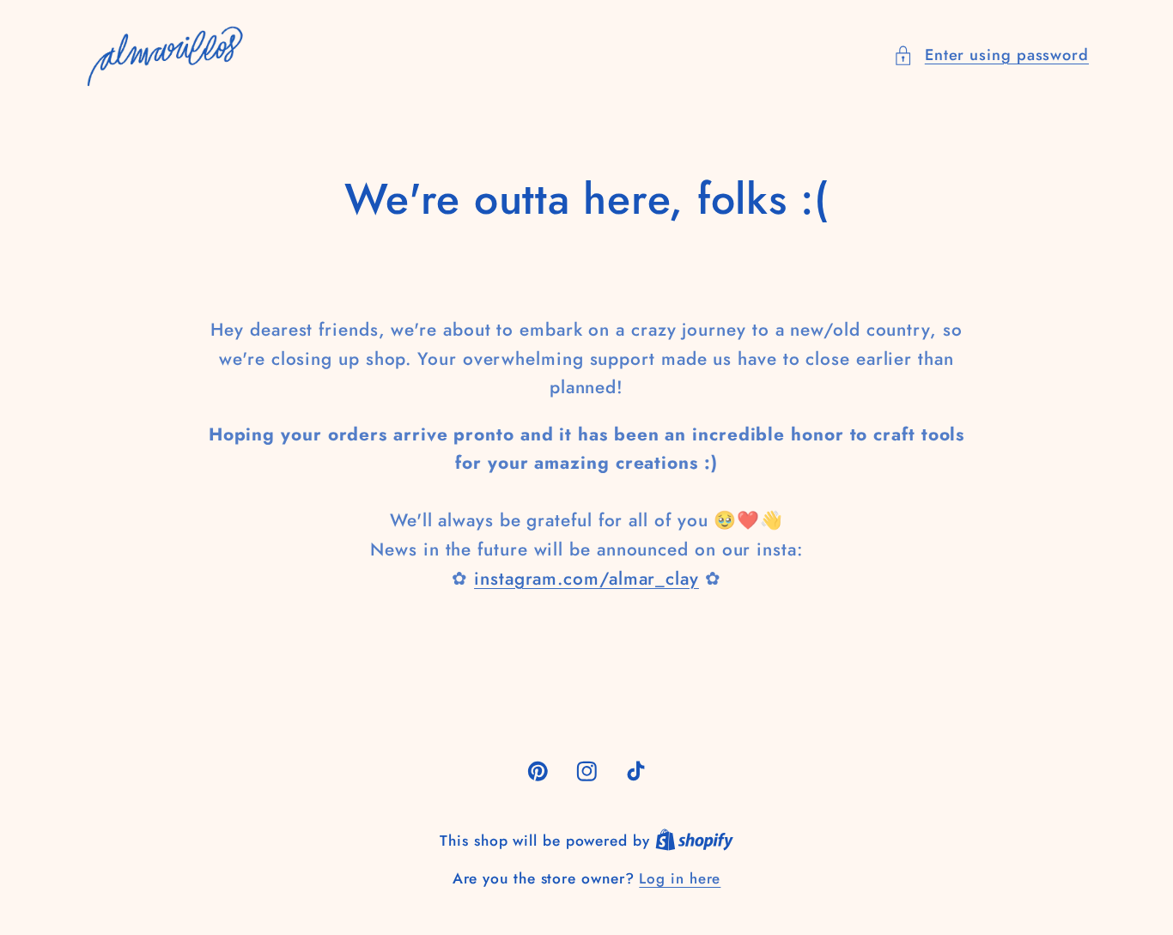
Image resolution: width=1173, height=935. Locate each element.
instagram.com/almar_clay (586, 579)
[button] (991, 55)
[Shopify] (694, 840)
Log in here (679, 879)
